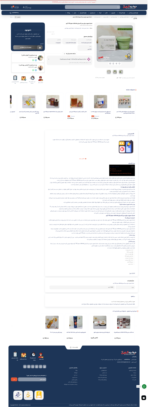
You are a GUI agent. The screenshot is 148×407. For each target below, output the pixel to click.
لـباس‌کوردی (92, 13)
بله (120, 77)
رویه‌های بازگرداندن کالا (102, 379)
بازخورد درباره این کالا (101, 77)
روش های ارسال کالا (103, 375)
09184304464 (32, 67)
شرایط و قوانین (104, 370)
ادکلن (106, 13)
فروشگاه (75, 372)
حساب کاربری (74, 377)
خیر (117, 77)
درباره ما (134, 372)
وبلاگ (76, 370)
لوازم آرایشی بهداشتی (133, 13)
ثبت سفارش (104, 372)
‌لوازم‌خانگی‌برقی (83, 13)
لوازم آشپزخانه (122, 13)
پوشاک (68, 13)
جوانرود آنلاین (134, 17)
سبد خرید (75, 375)
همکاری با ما (134, 377)
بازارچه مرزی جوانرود (132, 370)
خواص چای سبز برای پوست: (117, 170)
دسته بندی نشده (85, 28)
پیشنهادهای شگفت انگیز (72, 382)
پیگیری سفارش (74, 379)
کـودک (100, 13)
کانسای (41, 43)
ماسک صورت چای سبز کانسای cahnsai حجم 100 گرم (121, 173)
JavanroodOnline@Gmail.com (123, 362)
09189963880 (32, 57)
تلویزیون (113, 13)
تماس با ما (134, 379)
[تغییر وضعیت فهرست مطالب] (131, 166)
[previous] (136, 105)
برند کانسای (114, 168)
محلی (75, 13)
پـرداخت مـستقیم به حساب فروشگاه (70, 384)
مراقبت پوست (106, 17)
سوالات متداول (133, 375)
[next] (12, 105)
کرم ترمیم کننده (97, 17)
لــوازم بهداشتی (114, 17)
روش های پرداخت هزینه (102, 377)
